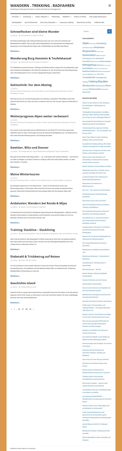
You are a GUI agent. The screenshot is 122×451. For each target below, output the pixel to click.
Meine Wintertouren (25, 174)
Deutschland (24, 62)
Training (21, 93)
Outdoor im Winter (80, 17)
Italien (93, 61)
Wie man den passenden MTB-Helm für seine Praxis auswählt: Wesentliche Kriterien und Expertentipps (95, 323)
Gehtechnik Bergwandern (23, 91)
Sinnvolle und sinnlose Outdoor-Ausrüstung (96, 301)
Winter (108, 85)
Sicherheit (84, 74)
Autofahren (85, 47)
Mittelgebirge (89, 65)
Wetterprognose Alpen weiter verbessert (39, 116)
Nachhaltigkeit (17, 22)
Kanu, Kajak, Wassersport (97, 17)
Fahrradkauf (102, 55)
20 (19, 309)
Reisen (100, 71)
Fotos (93, 58)
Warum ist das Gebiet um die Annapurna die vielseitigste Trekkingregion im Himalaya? (95, 105)
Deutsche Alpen (100, 51)
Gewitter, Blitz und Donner (29, 147)
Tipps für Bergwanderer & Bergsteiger (56, 91)
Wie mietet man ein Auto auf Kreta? (94, 201)
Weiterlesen (14, 51)
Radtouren (94, 71)
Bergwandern (89, 51)
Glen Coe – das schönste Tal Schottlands (96, 190)
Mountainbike (107, 65)
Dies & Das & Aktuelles (47, 22)
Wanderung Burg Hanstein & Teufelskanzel (40, 58)
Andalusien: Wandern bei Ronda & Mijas (38, 203)
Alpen (14, 91)
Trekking (92, 81)
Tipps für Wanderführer (62, 151)
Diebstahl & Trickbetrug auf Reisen (35, 256)
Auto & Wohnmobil (31, 22)
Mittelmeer (100, 65)
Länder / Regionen (41, 17)
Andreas (14, 35)
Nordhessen (95, 68)
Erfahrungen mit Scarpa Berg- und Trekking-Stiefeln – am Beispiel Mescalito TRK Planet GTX (96, 307)
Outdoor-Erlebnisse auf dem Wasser (94, 280)
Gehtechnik (100, 58)
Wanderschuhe (100, 86)
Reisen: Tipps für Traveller (28, 260)
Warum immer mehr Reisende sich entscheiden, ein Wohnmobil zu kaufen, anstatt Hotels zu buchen (95, 159)
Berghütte (91, 47)
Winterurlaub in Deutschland (91, 284)
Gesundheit (86, 61)
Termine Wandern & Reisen (44, 180)
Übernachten (86, 92)
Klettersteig (56, 17)
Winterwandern (95, 89)
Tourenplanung (101, 77)
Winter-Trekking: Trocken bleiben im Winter (96, 166)
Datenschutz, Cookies (84, 22)
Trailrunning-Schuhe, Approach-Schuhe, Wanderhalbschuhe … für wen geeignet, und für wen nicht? (96, 130)
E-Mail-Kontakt (99, 22)
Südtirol (95, 74)
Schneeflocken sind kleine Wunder (34, 31)
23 (30, 309)
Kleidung (97, 61)
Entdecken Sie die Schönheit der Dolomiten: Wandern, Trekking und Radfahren (93, 352)
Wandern (103, 81)
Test (98, 74)
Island (34, 287)
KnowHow (15, 17)
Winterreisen (85, 89)
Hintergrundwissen (26, 35)
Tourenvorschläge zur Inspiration (38, 62)
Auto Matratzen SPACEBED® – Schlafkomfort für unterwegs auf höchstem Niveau (97, 399)
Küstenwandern (105, 61)
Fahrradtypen (86, 58)
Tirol (102, 74)
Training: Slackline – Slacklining (32, 230)
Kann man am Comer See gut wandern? (95, 359)
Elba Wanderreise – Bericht (91, 269)
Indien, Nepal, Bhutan (38, 91)
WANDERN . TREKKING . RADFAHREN (42, 5)
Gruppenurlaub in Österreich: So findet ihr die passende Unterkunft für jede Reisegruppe (96, 229)
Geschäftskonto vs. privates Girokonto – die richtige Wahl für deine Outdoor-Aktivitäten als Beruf (96, 220)
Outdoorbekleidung (103, 68)
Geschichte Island (22, 283)
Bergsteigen (99, 47)
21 (23, 309)
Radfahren (66, 17)
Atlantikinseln (92, 43)
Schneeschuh (106, 71)
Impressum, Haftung (67, 22)
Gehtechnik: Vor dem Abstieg (31, 85)
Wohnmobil (105, 89)
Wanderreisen (88, 85)
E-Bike (97, 55)
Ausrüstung (27, 17)
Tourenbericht (88, 77)
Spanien (23, 207)
